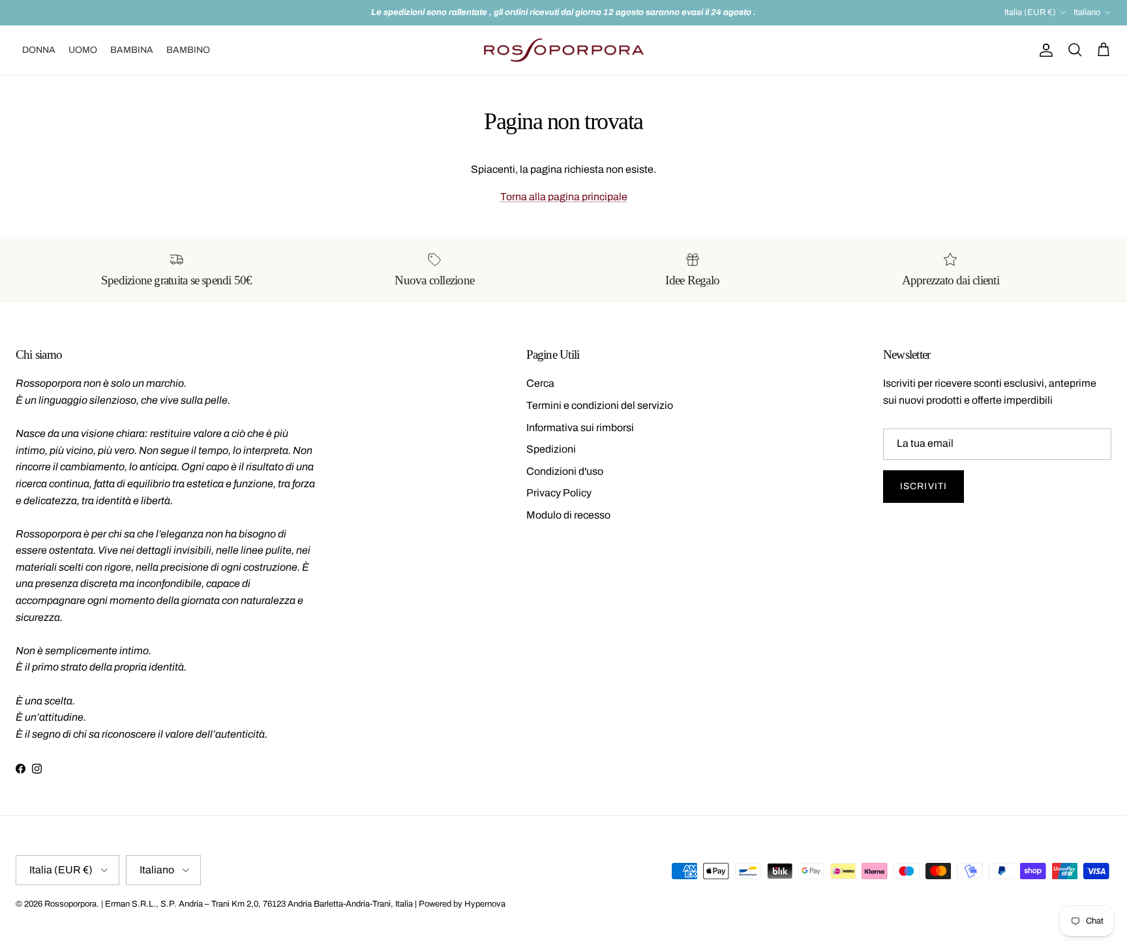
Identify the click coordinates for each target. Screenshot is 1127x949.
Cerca (540, 383)
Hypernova (484, 904)
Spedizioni (551, 449)
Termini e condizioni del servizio (599, 405)
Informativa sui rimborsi (580, 427)
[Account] (1043, 50)
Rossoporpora (70, 904)
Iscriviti (923, 486)
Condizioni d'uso (564, 471)
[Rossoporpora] (564, 50)
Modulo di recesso (568, 514)
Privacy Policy (559, 492)
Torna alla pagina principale (563, 196)
